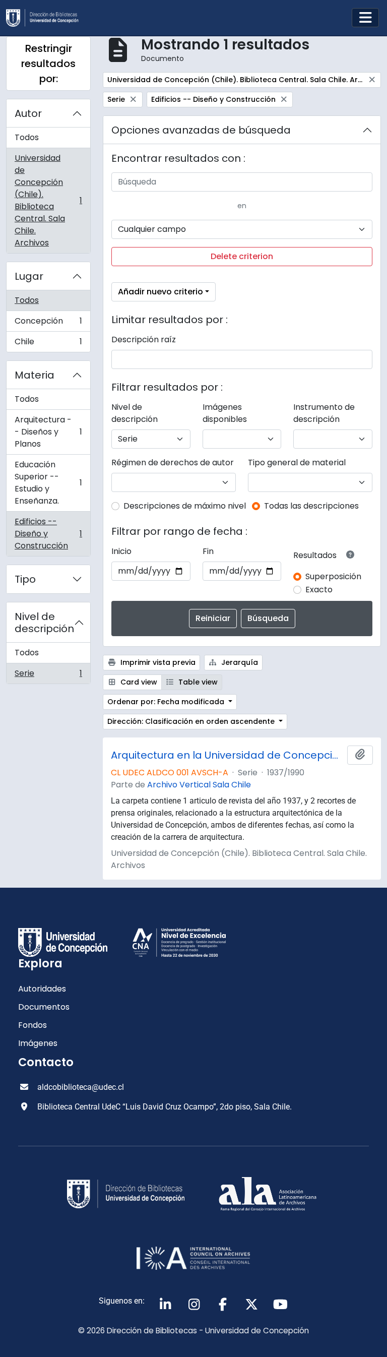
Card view (137, 682)
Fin (208, 551)
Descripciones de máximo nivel (184, 506)
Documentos (44, 1007)
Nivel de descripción (44, 622)
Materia (34, 375)
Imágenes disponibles (225, 413)
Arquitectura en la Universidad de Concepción (227, 755)
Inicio (121, 551)
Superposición (333, 576)
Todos (27, 137)
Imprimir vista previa (157, 662)
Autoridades (42, 989)
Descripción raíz (143, 339)
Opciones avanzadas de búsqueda (201, 130)
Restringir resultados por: (48, 63)
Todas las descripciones (311, 506)
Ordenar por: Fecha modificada (166, 702)
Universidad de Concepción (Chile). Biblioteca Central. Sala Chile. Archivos (48, 200)
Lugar (29, 276)
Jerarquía (238, 662)
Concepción (48, 323)
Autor (28, 113)
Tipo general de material (297, 462)
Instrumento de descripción (324, 413)
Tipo (25, 579)
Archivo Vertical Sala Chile (199, 784)
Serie (48, 675)
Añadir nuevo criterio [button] (160, 291)
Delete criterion (242, 256)
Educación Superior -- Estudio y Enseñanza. (48, 483)
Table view (197, 682)
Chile (48, 344)
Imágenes (37, 1043)
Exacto (319, 589)
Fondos (32, 1025)
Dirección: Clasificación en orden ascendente (192, 721)
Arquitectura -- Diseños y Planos (48, 432)
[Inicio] (46, 18)
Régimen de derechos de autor (172, 462)
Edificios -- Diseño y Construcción (48, 533)
